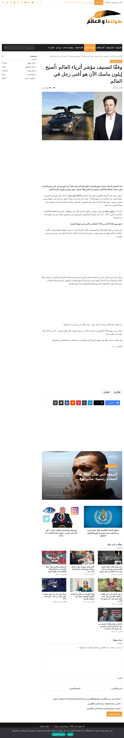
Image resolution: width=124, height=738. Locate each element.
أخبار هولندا (110, 47)
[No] (121, 733)
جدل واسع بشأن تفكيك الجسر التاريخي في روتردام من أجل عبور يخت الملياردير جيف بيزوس (110, 569)
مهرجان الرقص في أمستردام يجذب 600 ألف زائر (76, 2)
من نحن (59, 47)
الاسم (119, 678)
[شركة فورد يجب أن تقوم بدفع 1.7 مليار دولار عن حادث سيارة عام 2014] (54, 585)
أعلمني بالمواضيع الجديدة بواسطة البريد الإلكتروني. (103, 708)
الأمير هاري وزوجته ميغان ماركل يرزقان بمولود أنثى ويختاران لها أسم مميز (82, 569)
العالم (106, 392)
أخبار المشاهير (90, 47)
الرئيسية (118, 47)
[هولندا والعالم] (104, 17)
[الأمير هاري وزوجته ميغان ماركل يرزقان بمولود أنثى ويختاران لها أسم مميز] (82, 557)
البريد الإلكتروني (116, 688)
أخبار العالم (100, 47)
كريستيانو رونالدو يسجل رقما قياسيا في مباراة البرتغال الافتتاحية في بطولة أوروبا (56, 569)
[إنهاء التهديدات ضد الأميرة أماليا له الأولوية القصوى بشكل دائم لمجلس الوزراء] (82, 585)
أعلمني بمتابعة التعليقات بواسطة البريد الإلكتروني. (103, 704)
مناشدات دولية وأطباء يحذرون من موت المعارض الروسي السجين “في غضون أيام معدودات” (110, 626)
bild (113, 346)
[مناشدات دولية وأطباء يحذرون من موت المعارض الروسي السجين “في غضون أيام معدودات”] (110, 614)
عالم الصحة (79, 47)
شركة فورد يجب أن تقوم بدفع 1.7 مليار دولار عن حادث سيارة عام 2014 (54, 596)
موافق (70, 734)
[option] (82, 475)
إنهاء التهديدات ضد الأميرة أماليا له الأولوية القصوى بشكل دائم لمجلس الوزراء (82, 596)
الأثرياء (116, 392)
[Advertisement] (41, 25)
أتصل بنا (51, 47)
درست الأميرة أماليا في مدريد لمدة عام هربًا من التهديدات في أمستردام (99, 476)
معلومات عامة (68, 47)
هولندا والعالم (44, 726)
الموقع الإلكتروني (74, 688)
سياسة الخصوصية (59, 734)
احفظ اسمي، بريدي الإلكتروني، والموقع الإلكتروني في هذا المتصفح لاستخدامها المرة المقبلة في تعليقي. (86, 699)
